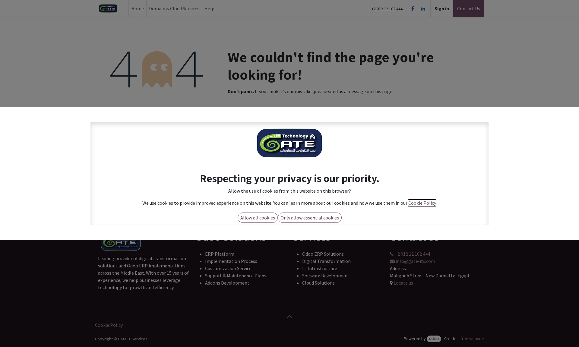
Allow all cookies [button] (257, 218)
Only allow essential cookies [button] (309, 218)
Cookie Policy (422, 203)
